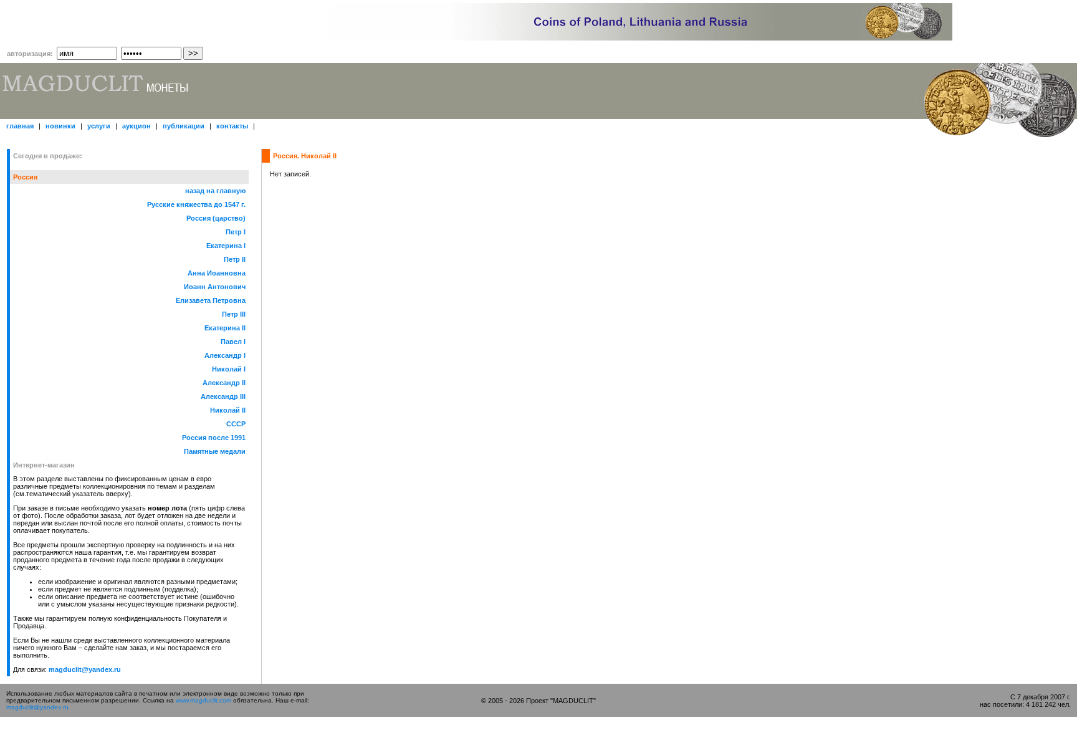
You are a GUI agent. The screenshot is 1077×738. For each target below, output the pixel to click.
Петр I (236, 232)
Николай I (229, 369)
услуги (99, 126)
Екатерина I (226, 245)
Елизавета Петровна (211, 300)
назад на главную (215, 190)
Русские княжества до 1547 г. (196, 204)
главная (21, 126)
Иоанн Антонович (215, 286)
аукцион (137, 126)
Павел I (233, 341)
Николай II (228, 410)
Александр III (223, 396)
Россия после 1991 (214, 437)
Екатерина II (225, 328)
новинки (61, 126)
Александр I (225, 355)
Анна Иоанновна (217, 273)
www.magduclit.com (203, 700)
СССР (236, 424)
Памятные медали (215, 451)
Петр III (234, 314)
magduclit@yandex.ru (85, 669)
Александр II (224, 382)
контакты (233, 126)
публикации (184, 126)
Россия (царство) (216, 218)
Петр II (235, 259)
